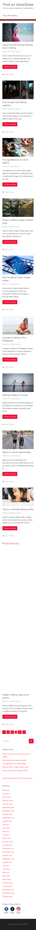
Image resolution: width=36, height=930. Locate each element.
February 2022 (7, 842)
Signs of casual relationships (16, 452)
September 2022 (8, 818)
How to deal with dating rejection (14, 760)
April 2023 (6, 794)
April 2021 (6, 876)
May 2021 (5, 872)
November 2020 (8, 893)
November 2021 (8, 852)
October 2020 (7, 896)
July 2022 (5, 825)
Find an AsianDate (18, 4)
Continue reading (10, 67)
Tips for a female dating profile (18, 509)
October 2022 (7, 814)
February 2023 (7, 800)
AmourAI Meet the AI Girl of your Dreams (17, 778)
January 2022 (7, 845)
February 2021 (7, 883)
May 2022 (5, 831)
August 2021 (7, 862)
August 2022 (7, 821)
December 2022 (8, 807)
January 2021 (7, 886)
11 (19, 732)
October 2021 (7, 855)
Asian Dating (9, 74)
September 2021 (8, 859)
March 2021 (6, 879)
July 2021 (5, 866)
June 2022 (6, 828)
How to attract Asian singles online (15, 770)
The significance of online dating (14, 764)
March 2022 (6, 838)
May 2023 (6, 790)
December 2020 (8, 890)
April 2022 (6, 835)
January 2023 (7, 804)
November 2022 (8, 811)
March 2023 (6, 797)
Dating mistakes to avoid (15, 395)
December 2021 (8, 848)
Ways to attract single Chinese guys (15, 767)
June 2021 (6, 869)
